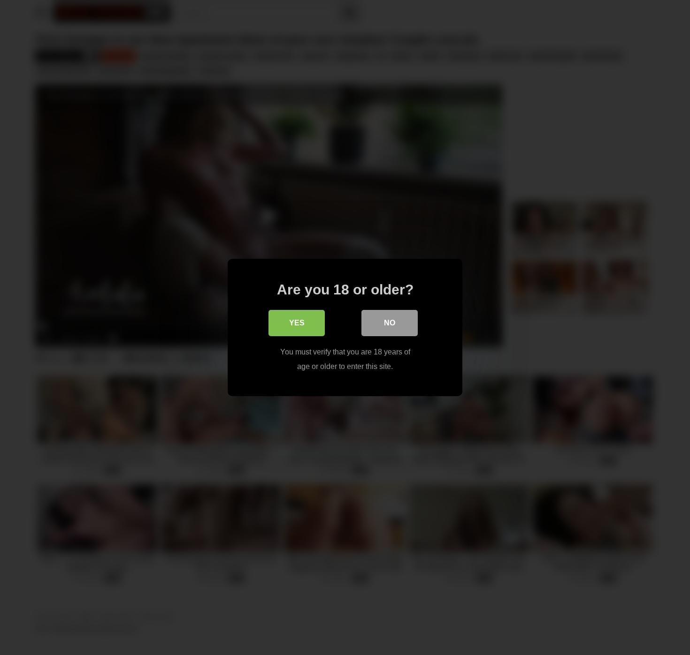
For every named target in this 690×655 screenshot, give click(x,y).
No (389, 323)
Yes (297, 323)
